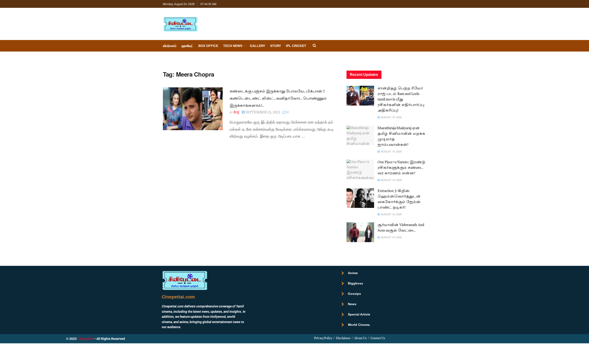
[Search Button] (314, 46)
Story (275, 46)
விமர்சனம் (169, 46)
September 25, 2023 (262, 112)
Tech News (232, 46)
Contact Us (377, 338)
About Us (360, 338)
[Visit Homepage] (180, 24)
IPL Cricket (296, 46)
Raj (236, 112)
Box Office (208, 46)
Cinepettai (85, 339)
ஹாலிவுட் (187, 46)
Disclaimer (343, 338)
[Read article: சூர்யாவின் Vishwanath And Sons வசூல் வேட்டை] (360, 232)
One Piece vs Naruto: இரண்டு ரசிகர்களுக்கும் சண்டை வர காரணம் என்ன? (401, 168)
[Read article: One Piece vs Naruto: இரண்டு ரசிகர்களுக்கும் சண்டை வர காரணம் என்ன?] (360, 169)
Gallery (257, 46)
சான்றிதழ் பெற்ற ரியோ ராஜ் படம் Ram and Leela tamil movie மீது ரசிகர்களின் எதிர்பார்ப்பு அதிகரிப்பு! (401, 99)
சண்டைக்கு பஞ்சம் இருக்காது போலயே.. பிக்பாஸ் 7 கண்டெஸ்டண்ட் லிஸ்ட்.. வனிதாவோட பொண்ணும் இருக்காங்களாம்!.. (278, 99)
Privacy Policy (323, 338)
